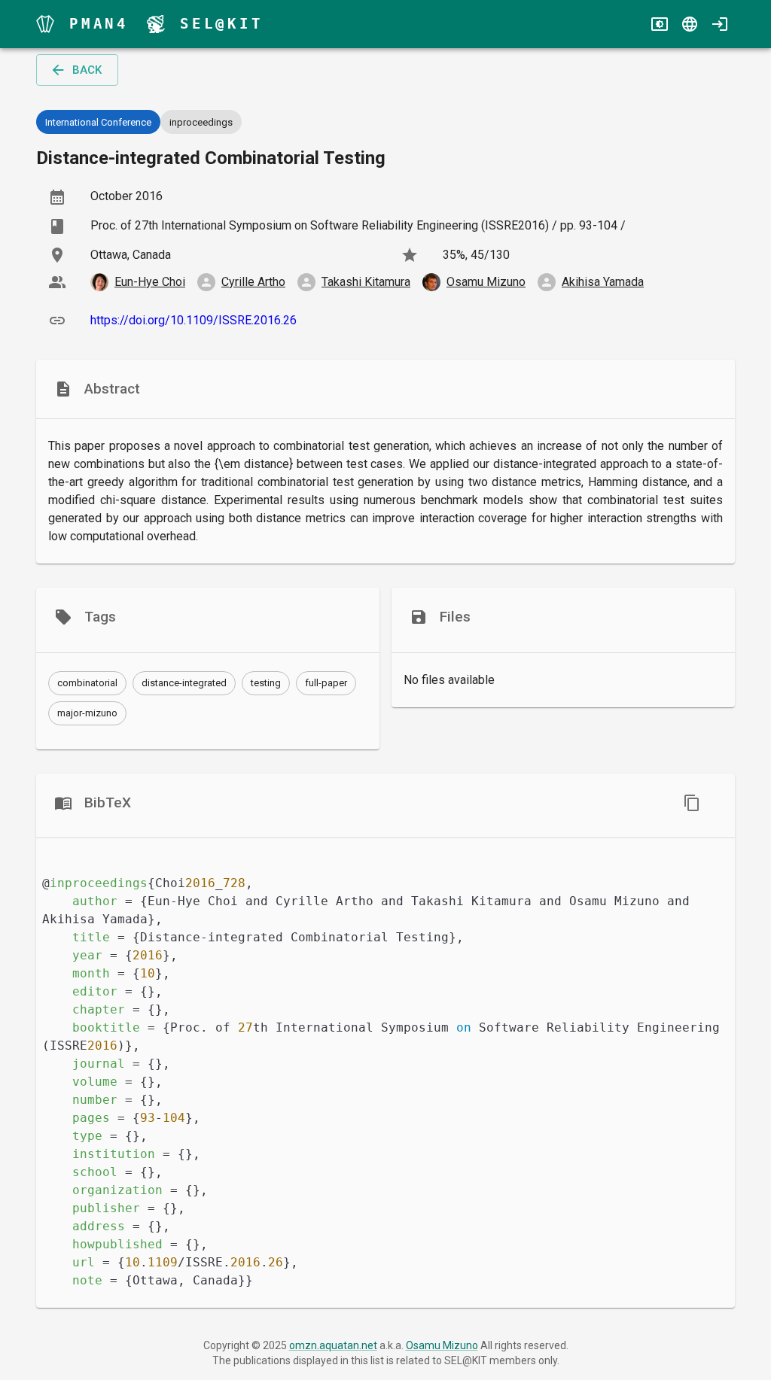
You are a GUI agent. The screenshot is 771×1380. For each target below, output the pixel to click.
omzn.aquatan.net (333, 1345)
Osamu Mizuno (442, 1345)
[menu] (45, 24)
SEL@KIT (222, 23)
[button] (87, 683)
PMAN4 (99, 23)
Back (87, 70)
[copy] (692, 803)
